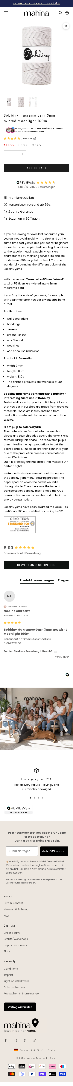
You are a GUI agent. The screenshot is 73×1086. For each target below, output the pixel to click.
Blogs (7, 951)
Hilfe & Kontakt (13, 903)
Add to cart (36, 168)
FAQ (6, 916)
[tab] (37, 581)
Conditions (11, 969)
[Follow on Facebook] (5, 1040)
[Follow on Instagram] (15, 1040)
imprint (8, 975)
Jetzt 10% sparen (54, 851)
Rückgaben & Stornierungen (22, 993)
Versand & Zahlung (16, 909)
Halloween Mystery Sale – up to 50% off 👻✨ (36, 3)
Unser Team (12, 933)
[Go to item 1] (9, 102)
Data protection (14, 987)
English (52, 1050)
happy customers (15, 945)
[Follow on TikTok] (35, 1040)
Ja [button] (55, 651)
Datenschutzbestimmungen (20, 882)
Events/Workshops (16, 939)
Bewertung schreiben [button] (36, 565)
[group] (36, 548)
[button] (36, 138)
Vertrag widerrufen (20, 1007)
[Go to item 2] (21, 102)
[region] (36, 779)
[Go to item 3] (33, 102)
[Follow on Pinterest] (25, 1040)
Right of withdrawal (16, 981)
